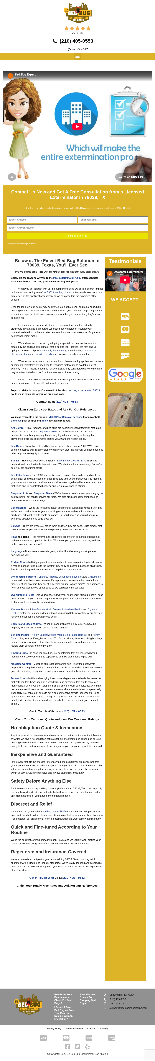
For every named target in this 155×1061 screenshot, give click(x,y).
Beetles (15, 460)
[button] (77, 56)
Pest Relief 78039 (66, 271)
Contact (91, 1028)
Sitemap (104, 1028)
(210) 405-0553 (123, 208)
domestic (16, 420)
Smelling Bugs (19, 653)
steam (26, 354)
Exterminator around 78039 (71, 460)
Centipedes (64, 576)
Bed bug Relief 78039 (45, 431)
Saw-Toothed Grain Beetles (46, 609)
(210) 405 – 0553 (67, 401)
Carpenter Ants (19, 493)
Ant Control (17, 428)
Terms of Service (74, 1028)
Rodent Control (20, 562)
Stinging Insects (20, 635)
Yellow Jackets (40, 635)
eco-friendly (46, 350)
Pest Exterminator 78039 (67, 278)
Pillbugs (52, 576)
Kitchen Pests (19, 609)
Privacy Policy (54, 1028)
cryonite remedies (44, 354)
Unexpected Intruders (23, 576)
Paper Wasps (56, 635)
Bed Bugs (16, 446)
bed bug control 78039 (55, 811)
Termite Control (20, 678)
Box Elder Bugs (20, 475)
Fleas (14, 537)
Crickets (42, 576)
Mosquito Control (21, 664)
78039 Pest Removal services (65, 417)
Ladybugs (17, 551)
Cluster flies (94, 576)
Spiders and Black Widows (26, 624)
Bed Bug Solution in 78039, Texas (63, 262)
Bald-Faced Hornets (76, 635)
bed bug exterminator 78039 (84, 390)
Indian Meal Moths (72, 609)
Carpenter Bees (43, 493)
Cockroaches (18, 508)
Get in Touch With (41, 877)
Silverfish (77, 576)
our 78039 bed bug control (57, 292)
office (44, 420)
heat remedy (59, 350)
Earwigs (15, 526)
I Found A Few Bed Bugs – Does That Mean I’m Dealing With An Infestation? (64, 1013)
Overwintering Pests (22, 595)
